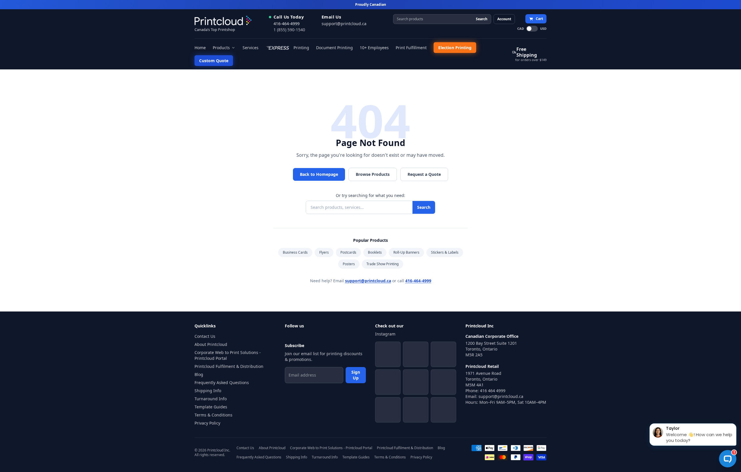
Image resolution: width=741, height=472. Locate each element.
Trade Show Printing (382, 263)
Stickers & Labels (444, 252)
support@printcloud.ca (344, 23)
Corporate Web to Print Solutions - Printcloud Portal (228, 355)
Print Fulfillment (411, 47)
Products (221, 47)
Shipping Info (208, 390)
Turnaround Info (211, 398)
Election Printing (455, 47)
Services (250, 47)
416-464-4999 (287, 23)
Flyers (324, 252)
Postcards (348, 252)
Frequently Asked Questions (222, 382)
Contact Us (205, 336)
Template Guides (211, 407)
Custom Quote (213, 60)
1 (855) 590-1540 (289, 29)
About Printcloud (211, 344)
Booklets (375, 252)
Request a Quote (424, 174)
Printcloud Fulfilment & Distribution (229, 366)
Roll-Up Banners (406, 252)
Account (504, 18)
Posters (349, 263)
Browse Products (373, 174)
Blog (199, 374)
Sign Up (355, 375)
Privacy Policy (207, 423)
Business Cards (295, 252)
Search (481, 18)
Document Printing (334, 47)
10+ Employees (374, 47)
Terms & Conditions (213, 415)
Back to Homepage (319, 174)
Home (200, 47)
